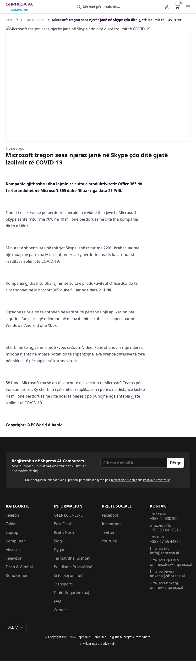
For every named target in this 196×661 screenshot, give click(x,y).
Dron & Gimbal (19, 566)
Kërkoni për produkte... (101, 6)
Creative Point (107, 644)
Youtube (109, 541)
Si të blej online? (68, 575)
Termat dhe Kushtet (124, 480)
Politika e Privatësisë (156, 480)
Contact (61, 609)
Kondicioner (17, 575)
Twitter (108, 532)
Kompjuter (15, 541)
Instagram (111, 523)
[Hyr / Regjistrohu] (167, 6)
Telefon (12, 515)
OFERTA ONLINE (68, 515)
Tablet (11, 523)
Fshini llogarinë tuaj (71, 592)
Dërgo (175, 462)
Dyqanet (61, 549)
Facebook (110, 515)
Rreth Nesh (64, 532)
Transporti (63, 584)
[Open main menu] (188, 6)
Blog (58, 541)
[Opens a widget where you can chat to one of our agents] (178, 653)
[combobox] (16, 627)
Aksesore (14, 549)
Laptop (12, 532)
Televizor (14, 558)
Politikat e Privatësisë (73, 566)
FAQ (57, 601)
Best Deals (63, 523)
